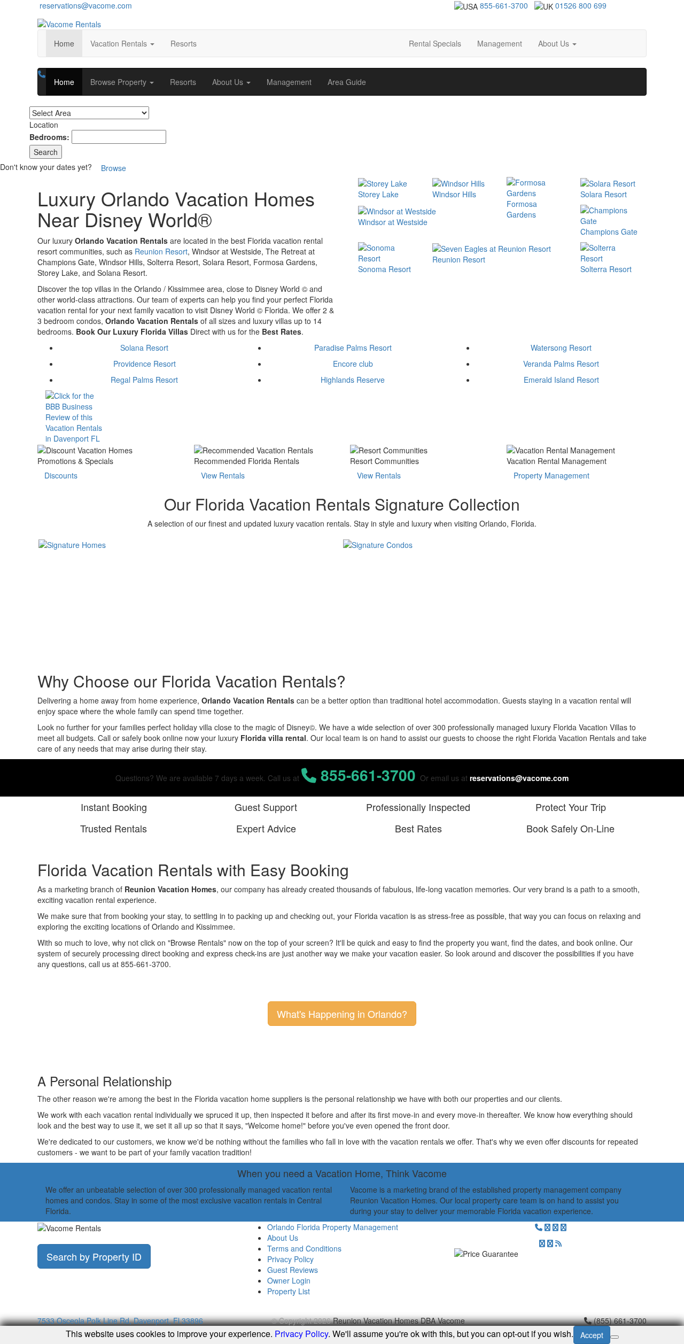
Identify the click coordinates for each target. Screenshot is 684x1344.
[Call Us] (41, 73)
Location (43, 124)
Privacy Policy (290, 1259)
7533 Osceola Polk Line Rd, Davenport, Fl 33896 (120, 1320)
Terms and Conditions (304, 1248)
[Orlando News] (558, 1243)
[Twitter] (547, 1227)
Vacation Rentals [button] (119, 43)
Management (499, 43)
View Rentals (223, 475)
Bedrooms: (49, 137)
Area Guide (347, 81)
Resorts (183, 43)
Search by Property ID (94, 1256)
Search (46, 151)
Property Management (551, 475)
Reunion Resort (161, 251)
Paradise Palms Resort (353, 347)
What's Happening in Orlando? (342, 1014)
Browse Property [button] (119, 81)
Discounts (60, 475)
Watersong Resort (561, 347)
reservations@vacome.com (84, 5)
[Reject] (614, 1337)
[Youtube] (550, 1243)
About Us (282, 1237)
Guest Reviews (292, 1269)
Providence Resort (144, 363)
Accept (591, 1335)
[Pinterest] (542, 1243)
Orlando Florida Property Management (332, 1227)
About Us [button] (554, 43)
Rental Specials (435, 43)
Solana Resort (144, 347)
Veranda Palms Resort (561, 363)
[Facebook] (555, 1227)
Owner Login (288, 1280)
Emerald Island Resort (561, 379)
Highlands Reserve (353, 379)
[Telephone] (538, 1227)
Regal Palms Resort (144, 379)
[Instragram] (563, 1227)
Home (68, 43)
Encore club (353, 363)
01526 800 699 (581, 5)
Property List (288, 1291)
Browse (113, 168)
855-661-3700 (504, 5)
